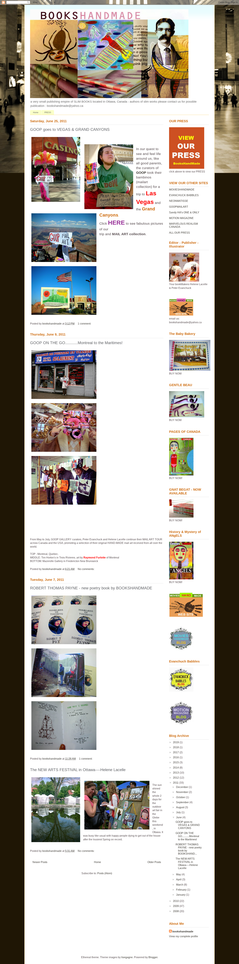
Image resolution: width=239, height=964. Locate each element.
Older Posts (154, 862)
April (179, 879)
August (180, 807)
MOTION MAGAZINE (181, 218)
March (180, 884)
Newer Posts (40, 862)
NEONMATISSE (178, 201)
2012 (176, 777)
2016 (176, 757)
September (182, 802)
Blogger (152, 957)
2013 (176, 772)
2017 (176, 752)
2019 (176, 742)
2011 (176, 782)
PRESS (47, 112)
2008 (176, 911)
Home (35, 112)
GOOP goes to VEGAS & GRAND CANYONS (70, 129)
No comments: (86, 569)
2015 (176, 762)
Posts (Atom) (104, 873)
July (178, 812)
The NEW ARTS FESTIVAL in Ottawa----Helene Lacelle (78, 770)
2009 (176, 906)
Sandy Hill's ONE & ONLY (184, 212)
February (181, 889)
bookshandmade (182, 931)
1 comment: (85, 323)
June (179, 817)
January (181, 894)
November (182, 792)
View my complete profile (183, 936)
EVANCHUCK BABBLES (184, 195)
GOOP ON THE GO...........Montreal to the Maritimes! (76, 343)
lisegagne (127, 957)
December (182, 787)
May (179, 874)
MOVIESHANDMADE (181, 189)
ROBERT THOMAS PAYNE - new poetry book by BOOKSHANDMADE (91, 588)
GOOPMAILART (178, 206)
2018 (176, 747)
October (181, 797)
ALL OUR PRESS (179, 232)
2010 (176, 901)
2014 (176, 767)
